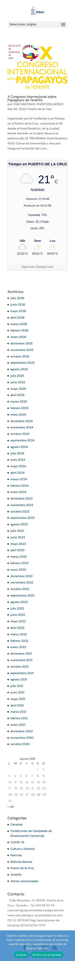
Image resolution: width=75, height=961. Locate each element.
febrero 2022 (19, 641)
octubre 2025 (19, 356)
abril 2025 (17, 395)
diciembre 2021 (21, 653)
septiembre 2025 (22, 363)
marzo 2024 (18, 479)
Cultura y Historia (22, 849)
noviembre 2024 (21, 427)
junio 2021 (17, 692)
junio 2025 (17, 382)
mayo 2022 (18, 621)
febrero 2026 (19, 330)
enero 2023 (18, 569)
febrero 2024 (19, 486)
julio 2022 (17, 608)
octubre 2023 (19, 511)
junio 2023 (17, 537)
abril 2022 (17, 628)
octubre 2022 (19, 589)
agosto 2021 (18, 679)
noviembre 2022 (21, 582)
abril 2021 (17, 705)
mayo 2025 (18, 389)
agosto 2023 (19, 524)
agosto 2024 (19, 447)
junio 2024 (17, 460)
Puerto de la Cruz (40, 109)
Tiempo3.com (45, 266)
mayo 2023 (18, 544)
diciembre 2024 (21, 421)
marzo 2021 (18, 712)
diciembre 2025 (21, 343)
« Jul (11, 806)
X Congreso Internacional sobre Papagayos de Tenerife (32, 98)
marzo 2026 (18, 324)
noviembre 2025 (21, 350)
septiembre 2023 (22, 518)
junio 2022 (17, 615)
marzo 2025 (18, 401)
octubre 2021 (19, 666)
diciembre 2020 (21, 731)
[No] (70, 946)
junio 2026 (17, 304)
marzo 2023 (18, 556)
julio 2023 (17, 531)
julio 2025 (17, 376)
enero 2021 (17, 725)
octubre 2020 (20, 744)
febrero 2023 (19, 563)
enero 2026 (18, 337)
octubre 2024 (19, 434)
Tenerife (15, 874)
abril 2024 (17, 473)
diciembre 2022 (21, 576)
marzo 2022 (18, 634)
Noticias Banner (21, 862)
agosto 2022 (19, 602)
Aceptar (21, 954)
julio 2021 (16, 686)
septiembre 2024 (22, 440)
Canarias (16, 824)
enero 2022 (18, 647)
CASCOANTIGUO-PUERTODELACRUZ (37, 104)
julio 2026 (17, 298)
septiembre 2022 (22, 595)
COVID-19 (17, 842)
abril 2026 (17, 317)
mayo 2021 (17, 699)
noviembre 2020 (22, 738)
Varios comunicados (24, 881)
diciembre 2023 (21, 498)
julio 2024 (17, 453)
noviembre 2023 (21, 505)
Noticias (16, 855)
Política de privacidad (47, 954)
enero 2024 (18, 492)
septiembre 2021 (22, 673)
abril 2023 (17, 550)
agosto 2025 (19, 369)
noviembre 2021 (21, 660)
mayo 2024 (18, 466)
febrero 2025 (19, 408)
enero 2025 (18, 414)
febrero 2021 (19, 718)
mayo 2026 (18, 311)
